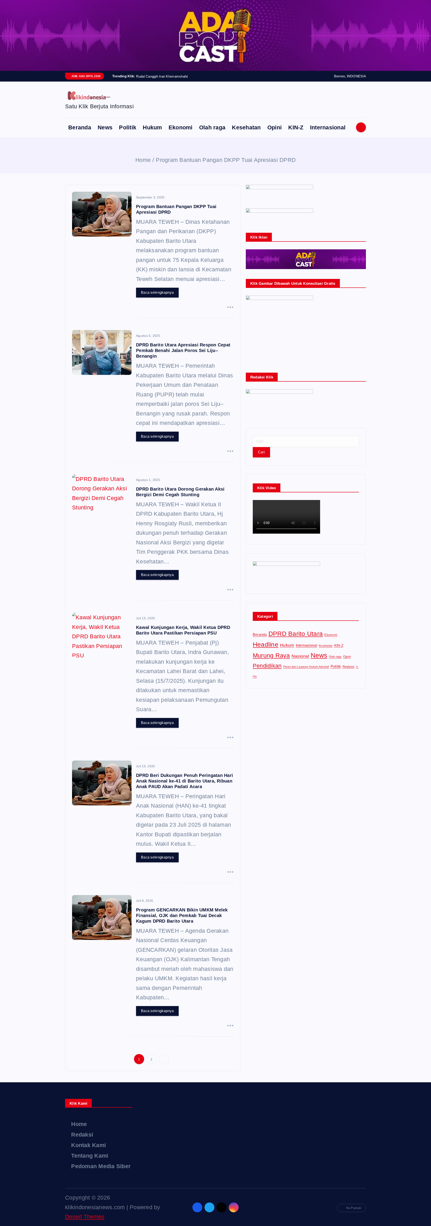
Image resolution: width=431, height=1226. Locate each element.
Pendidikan (267, 666)
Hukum (152, 127)
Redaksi (348, 666)
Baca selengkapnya (157, 292)
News (105, 127)
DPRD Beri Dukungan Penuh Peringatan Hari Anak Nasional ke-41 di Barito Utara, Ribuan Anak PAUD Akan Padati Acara (184, 781)
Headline (265, 644)
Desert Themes (84, 1216)
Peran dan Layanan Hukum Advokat (306, 666)
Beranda (79, 127)
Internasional (327, 127)
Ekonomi (181, 127)
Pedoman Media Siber (101, 1166)
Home (143, 160)
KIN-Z (295, 127)
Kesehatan (246, 127)
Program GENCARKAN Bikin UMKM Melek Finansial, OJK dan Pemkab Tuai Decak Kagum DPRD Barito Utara (182, 915)
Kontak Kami (88, 1145)
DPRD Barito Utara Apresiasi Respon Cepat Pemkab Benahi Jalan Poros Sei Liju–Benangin (183, 350)
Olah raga (212, 127)
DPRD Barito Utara (295, 633)
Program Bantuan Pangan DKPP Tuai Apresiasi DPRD (226, 160)
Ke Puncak (353, 1208)
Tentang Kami (89, 1155)
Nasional (300, 656)
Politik (127, 127)
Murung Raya (271, 655)
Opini (274, 127)
